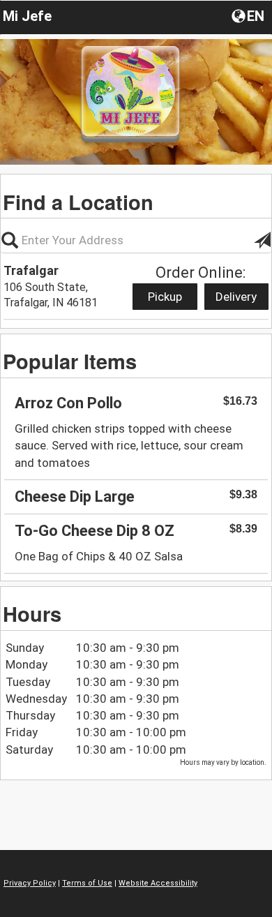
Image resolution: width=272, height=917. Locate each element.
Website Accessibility (158, 883)
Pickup (165, 297)
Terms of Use (87, 883)
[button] (249, 15)
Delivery (236, 297)
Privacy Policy (29, 883)
